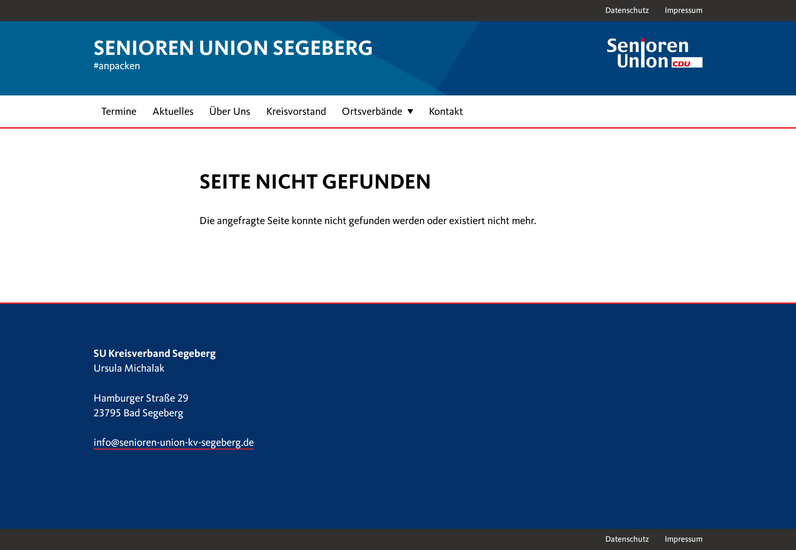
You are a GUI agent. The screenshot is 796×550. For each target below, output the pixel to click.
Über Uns (229, 111)
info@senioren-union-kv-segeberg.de (174, 442)
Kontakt (446, 111)
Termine (118, 111)
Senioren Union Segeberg (233, 47)
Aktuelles (172, 111)
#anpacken (117, 65)
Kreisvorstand (296, 111)
